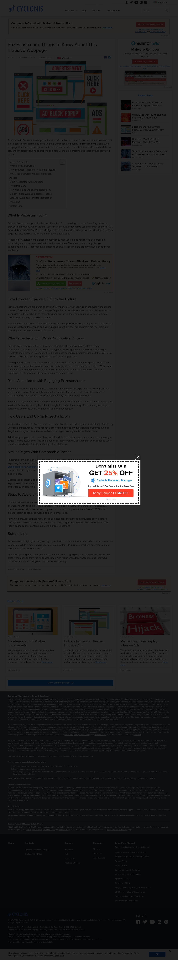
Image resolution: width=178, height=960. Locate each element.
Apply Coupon (111, 493)
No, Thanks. (111, 499)
